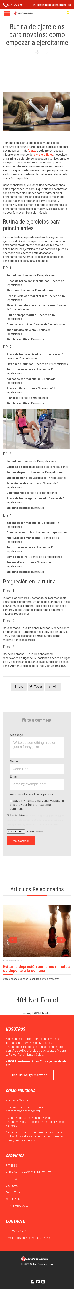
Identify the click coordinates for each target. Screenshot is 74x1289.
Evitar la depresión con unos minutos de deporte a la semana (36, 968)
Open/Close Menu (7, 13)
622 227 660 (15, 4)
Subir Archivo (35, 820)
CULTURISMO (14, 1199)
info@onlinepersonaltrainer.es (52, 4)
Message (16, 735)
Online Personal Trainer (43, 1264)
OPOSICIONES (15, 1192)
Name (14, 761)
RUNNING (12, 1179)
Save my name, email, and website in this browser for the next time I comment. (37, 805)
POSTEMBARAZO (17, 1205)
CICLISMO (12, 1185)
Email (13, 776)
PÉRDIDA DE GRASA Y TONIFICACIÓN (29, 1172)
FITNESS (12, 1165)
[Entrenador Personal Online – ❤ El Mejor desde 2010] (24, 13)
